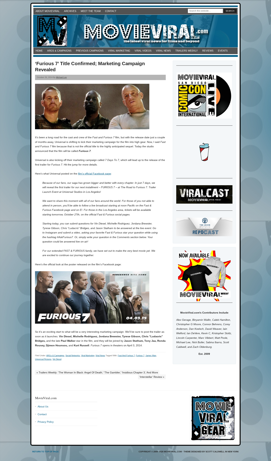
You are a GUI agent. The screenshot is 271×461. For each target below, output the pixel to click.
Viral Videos (143, 50)
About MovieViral (48, 11)
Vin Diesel (57, 359)
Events (223, 50)
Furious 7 (140, 355)
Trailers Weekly (186, 50)
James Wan (150, 355)
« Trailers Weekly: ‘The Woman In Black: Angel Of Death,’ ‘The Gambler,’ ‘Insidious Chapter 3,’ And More (97, 372)
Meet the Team (91, 11)
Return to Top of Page (45, 452)
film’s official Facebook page (94, 173)
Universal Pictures (43, 359)
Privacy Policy (46, 421)
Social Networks (72, 355)
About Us (43, 406)
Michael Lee (61, 77)
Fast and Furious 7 (126, 355)
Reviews (207, 50)
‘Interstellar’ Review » (151, 376)
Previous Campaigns (90, 50)
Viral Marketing (119, 50)
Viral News (163, 50)
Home (39, 50)
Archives (70, 11)
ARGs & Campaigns (59, 50)
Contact (110, 11)
